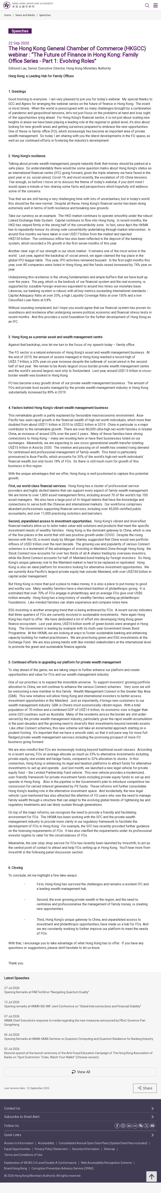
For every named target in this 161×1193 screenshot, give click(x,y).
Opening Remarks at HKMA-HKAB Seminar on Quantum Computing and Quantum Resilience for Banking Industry (78, 1039)
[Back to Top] (151, 1176)
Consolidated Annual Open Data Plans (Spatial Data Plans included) (103, 1143)
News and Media (25, 15)
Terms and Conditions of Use (23, 1154)
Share (147, 1088)
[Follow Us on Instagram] (123, 1125)
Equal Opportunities (17, 1149)
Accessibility (46, 1143)
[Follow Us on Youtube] (152, 1125)
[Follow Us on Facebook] (117, 1125)
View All (83, 1072)
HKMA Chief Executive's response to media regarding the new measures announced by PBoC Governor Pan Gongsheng (74, 1022)
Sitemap (109, 1149)
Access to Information (19, 1143)
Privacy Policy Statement (51, 1149)
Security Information (85, 1149)
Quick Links (12, 1135)
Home (7, 15)
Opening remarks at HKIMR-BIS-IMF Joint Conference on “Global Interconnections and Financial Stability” (72, 1006)
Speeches (45, 15)
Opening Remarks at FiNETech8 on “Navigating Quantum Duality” (46, 992)
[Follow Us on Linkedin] (129, 1125)
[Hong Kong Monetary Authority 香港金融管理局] (28, 5)
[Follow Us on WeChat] (140, 1125)
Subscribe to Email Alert (21, 1117)
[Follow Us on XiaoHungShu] (135, 1126)
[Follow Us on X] (146, 1125)
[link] (147, 5)
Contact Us (12, 1108)
